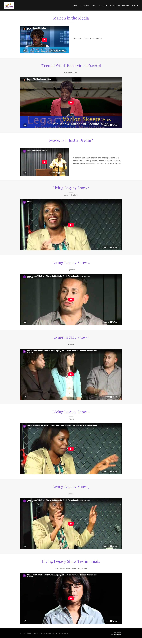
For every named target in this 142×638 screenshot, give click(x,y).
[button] (103, 5)
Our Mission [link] (84, 5)
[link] (9, 5)
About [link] (93, 5)
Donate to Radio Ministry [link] (120, 5)
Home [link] (75, 5)
